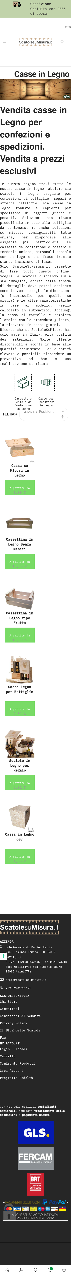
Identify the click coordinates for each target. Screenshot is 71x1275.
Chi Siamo (8, 1002)
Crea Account (11, 1071)
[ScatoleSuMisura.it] (35, 42)
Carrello (8, 1056)
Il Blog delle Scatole (20, 1030)
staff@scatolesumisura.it (26, 980)
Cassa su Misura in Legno (19, 470)
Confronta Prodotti (17, 1063)
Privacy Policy (13, 1023)
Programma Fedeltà (16, 1078)
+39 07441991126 (18, 988)
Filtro (9, 414)
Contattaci (10, 1009)
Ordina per (30, 411)
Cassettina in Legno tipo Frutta (19, 618)
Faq (3, 1037)
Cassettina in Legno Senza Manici (19, 544)
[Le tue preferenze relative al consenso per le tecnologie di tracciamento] (3, 956)
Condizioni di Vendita (20, 1016)
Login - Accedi (13, 1049)
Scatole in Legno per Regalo (19, 765)
